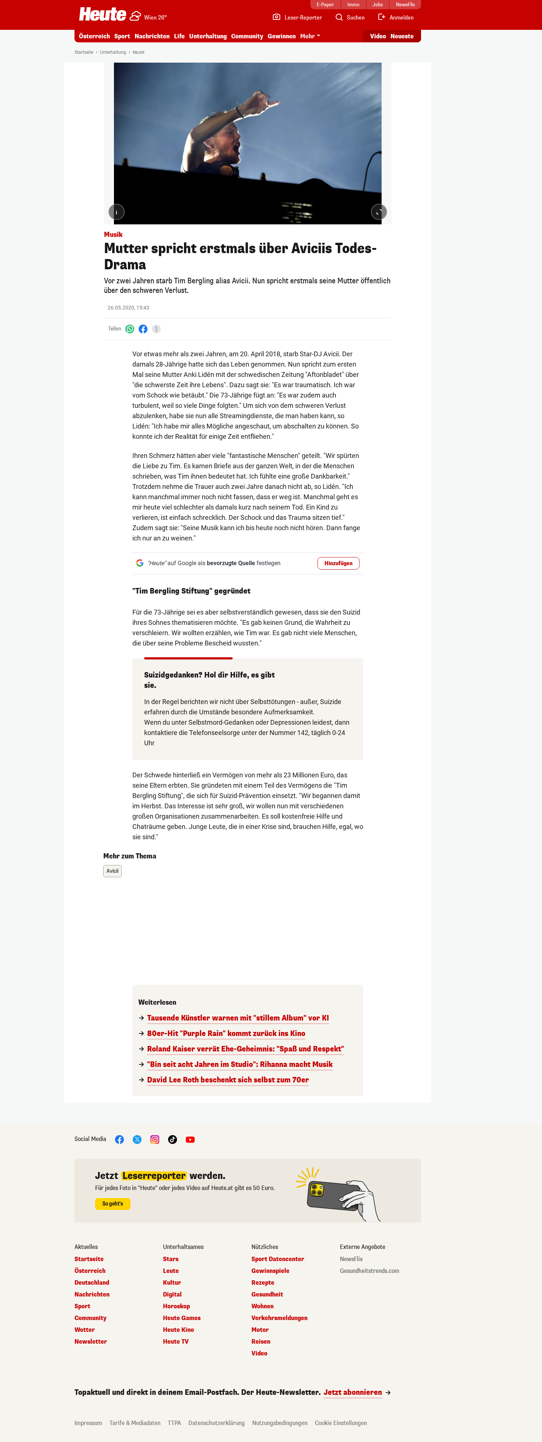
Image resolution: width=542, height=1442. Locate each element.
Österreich (94, 36)
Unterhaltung (208, 36)
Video (378, 36)
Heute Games (182, 1318)
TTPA (174, 1423)
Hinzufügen (338, 563)
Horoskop (176, 1306)
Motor (260, 1330)
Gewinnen (282, 36)
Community (247, 36)
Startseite (83, 52)
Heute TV (176, 1341)
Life (179, 36)
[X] (137, 1139)
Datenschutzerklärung (216, 1423)
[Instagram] (154, 1139)
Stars (170, 1259)
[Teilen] (156, 329)
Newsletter (90, 1341)
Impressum (88, 1423)
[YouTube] (190, 1139)
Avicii (112, 871)
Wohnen (262, 1306)
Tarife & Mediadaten (135, 1423)
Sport (122, 36)
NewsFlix (351, 1259)
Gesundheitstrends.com (369, 1271)
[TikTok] (172, 1139)
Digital (172, 1294)
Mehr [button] (307, 36)
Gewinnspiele (270, 1271)
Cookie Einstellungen (341, 1423)
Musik (139, 52)
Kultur (172, 1283)
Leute (171, 1271)
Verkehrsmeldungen (279, 1318)
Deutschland (91, 1283)
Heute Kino (178, 1330)
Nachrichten (92, 1294)
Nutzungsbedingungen (280, 1423)
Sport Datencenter (277, 1259)
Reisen (260, 1341)
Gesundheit (267, 1294)
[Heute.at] (102, 14)
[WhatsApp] (129, 328)
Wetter (84, 1330)
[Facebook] (143, 328)
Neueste (402, 36)
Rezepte (262, 1283)
